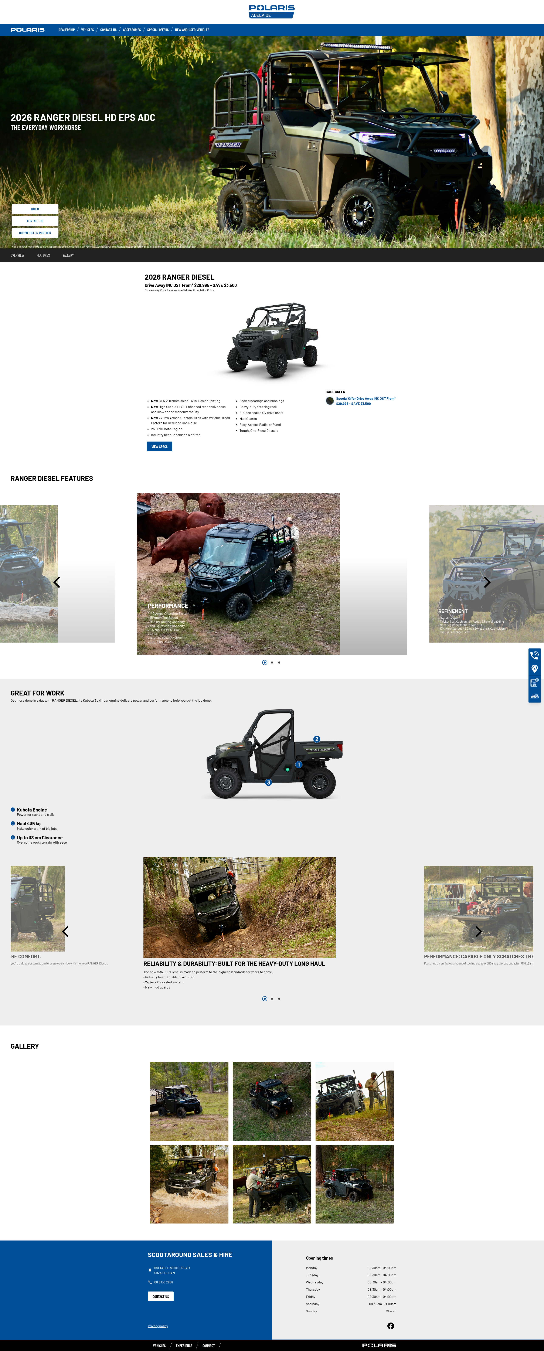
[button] (58, 582)
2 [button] (272, 662)
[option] (272, 574)
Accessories (132, 29)
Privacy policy (158, 1326)
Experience (184, 1345)
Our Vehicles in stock (35, 232)
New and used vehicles (192, 29)
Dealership (66, 29)
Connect (209, 1345)
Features (43, 255)
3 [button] (279, 662)
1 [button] (264, 662)
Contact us (108, 29)
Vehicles (87, 29)
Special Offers (158, 29)
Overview (17, 255)
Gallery (68, 255)
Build (35, 209)
